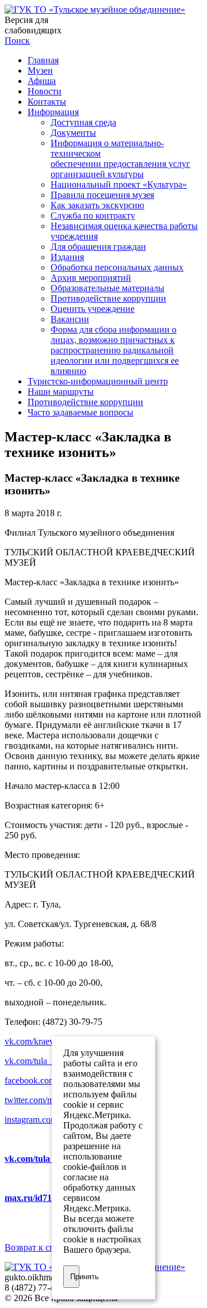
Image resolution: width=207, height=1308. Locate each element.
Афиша (42, 81)
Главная (43, 60)
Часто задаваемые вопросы (80, 412)
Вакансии (70, 319)
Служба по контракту (93, 215)
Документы (73, 133)
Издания (67, 257)
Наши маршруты (61, 391)
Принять (74, 1276)
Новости (45, 91)
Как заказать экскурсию (97, 205)
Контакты (47, 101)
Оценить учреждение (93, 309)
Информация (53, 112)
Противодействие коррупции (108, 298)
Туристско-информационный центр (98, 381)
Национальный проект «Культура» (119, 184)
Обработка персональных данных (117, 267)
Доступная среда (83, 122)
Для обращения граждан (98, 246)
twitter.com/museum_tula (50, 1100)
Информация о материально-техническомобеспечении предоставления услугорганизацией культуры (120, 158)
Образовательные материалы (107, 288)
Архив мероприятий (91, 278)
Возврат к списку (39, 1247)
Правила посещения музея (102, 195)
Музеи (40, 70)
